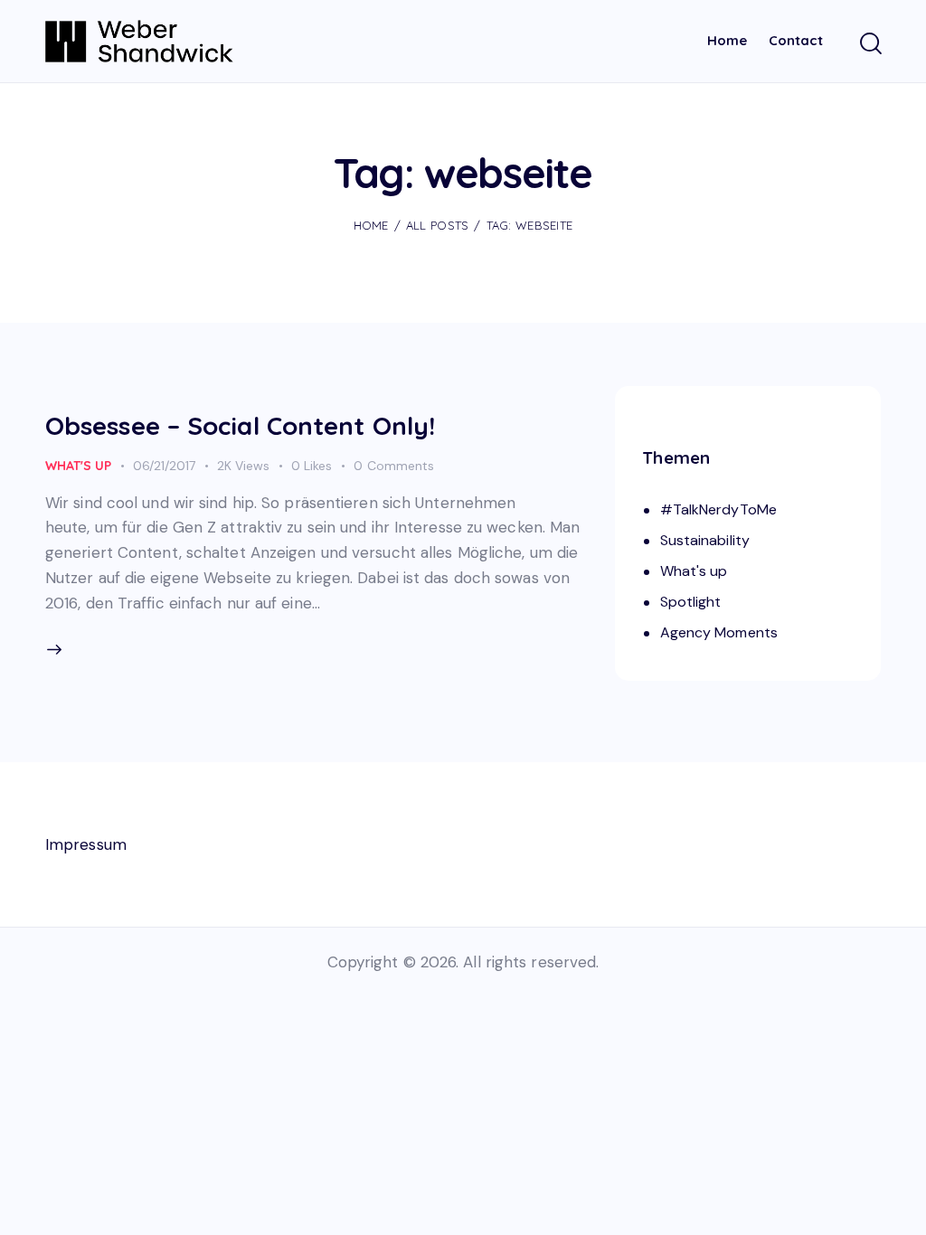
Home (371, 225)
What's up (78, 465)
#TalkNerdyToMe (718, 509)
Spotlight (691, 601)
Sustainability (705, 540)
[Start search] (869, 44)
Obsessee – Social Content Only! (240, 425)
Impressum (86, 844)
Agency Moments (719, 632)
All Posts (437, 225)
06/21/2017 (164, 465)
